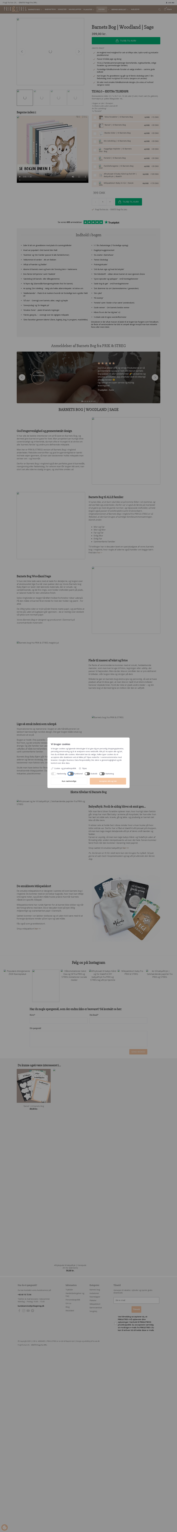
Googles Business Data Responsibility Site (76, 760)
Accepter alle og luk (108, 781)
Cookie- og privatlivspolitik (65, 768)
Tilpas (84, 768)
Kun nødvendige (69, 781)
